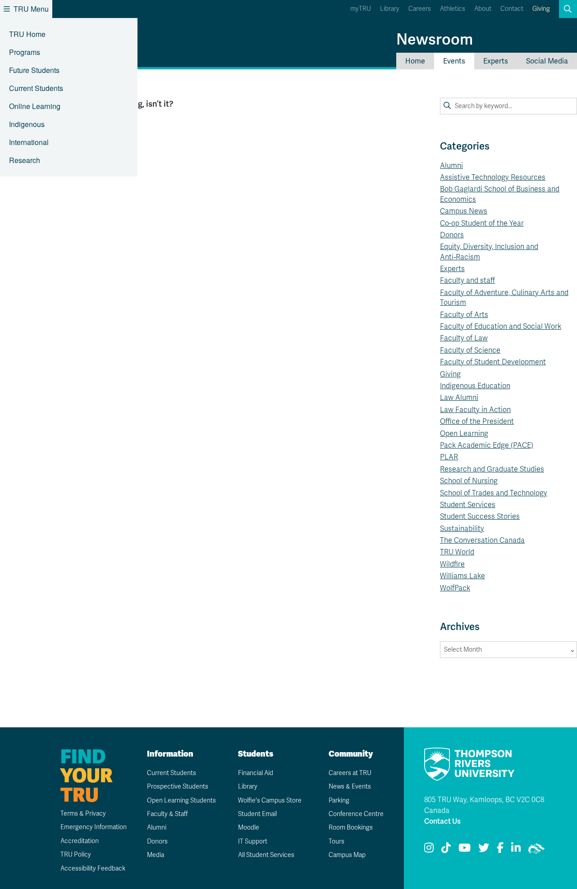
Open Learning (464, 433)
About (482, 9)
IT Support (252, 841)
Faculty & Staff (167, 814)
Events (454, 61)
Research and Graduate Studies (492, 469)
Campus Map (347, 855)
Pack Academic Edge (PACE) (486, 445)
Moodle (248, 827)
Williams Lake (462, 576)
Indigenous (27, 124)
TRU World (457, 552)
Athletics (452, 9)
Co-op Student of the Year (482, 223)
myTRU (360, 9)
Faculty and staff (467, 280)
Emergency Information (93, 827)
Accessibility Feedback (92, 868)
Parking (339, 800)
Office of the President (477, 421)
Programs (24, 52)
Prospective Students (177, 786)
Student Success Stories (480, 516)
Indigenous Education (475, 385)
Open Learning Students (181, 800)
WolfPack (455, 588)
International (29, 142)
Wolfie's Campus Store (270, 800)
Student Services (467, 504)
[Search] (447, 105)
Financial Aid (255, 773)
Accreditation (79, 841)
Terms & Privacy (83, 813)
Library (389, 9)
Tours (336, 841)
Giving (541, 9)
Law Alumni (459, 397)
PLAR (449, 457)
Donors (452, 235)
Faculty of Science (470, 350)
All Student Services (266, 855)
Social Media (547, 61)
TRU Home (27, 34)
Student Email (257, 814)
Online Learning (34, 106)
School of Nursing (469, 480)
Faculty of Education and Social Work (500, 326)
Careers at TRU (350, 773)
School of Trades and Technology (493, 493)
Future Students (34, 70)
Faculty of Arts (464, 314)
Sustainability (462, 528)
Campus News (463, 211)
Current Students (36, 88)
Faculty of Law (464, 338)
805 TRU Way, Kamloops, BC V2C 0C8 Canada (484, 805)
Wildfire (452, 564)
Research (24, 160)
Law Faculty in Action (475, 409)
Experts (495, 61)
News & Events (350, 786)
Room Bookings (351, 827)
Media (155, 855)
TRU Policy (75, 854)
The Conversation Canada (482, 540)
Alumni (451, 165)
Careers (419, 9)
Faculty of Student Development (493, 362)
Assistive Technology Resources (492, 177)
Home (415, 61)
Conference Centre (356, 814)
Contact (511, 9)
